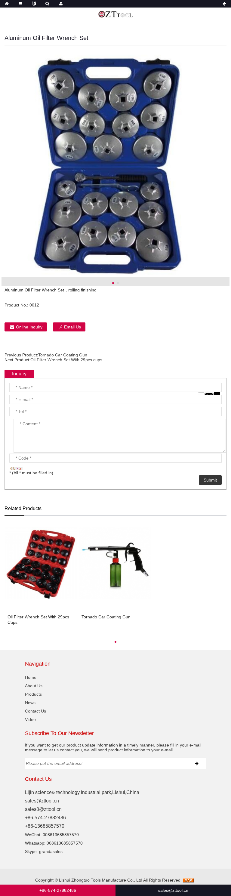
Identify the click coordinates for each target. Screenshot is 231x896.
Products (33, 694)
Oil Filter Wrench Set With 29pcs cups (66, 359)
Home (30, 677)
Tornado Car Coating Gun (62, 355)
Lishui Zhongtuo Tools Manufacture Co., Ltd (100, 880)
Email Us (72, 327)
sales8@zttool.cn (43, 809)
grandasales (51, 851)
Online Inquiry (29, 327)
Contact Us (35, 711)
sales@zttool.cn (42, 800)
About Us (33, 685)
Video (30, 719)
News (30, 702)
